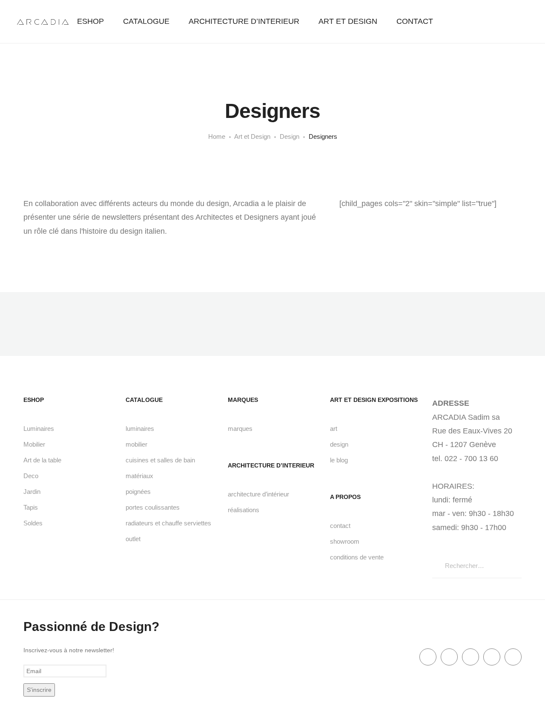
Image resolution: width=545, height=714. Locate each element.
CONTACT (414, 21)
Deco (30, 475)
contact (340, 525)
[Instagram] (513, 656)
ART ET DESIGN (347, 21)
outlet (133, 538)
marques (240, 428)
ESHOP (90, 21)
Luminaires (38, 428)
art (333, 428)
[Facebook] (427, 656)
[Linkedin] (470, 656)
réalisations (243, 509)
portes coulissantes (153, 507)
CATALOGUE (146, 21)
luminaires (140, 428)
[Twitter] (449, 656)
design (339, 444)
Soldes (33, 523)
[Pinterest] (491, 656)
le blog (339, 460)
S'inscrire (39, 689)
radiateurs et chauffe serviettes (168, 523)
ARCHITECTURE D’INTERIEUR (244, 21)
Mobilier (34, 444)
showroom (344, 541)
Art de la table (42, 460)
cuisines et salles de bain (160, 460)
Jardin (31, 491)
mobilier (136, 444)
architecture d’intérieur (258, 494)
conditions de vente (357, 557)
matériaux (139, 475)
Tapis (30, 507)
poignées (138, 491)
